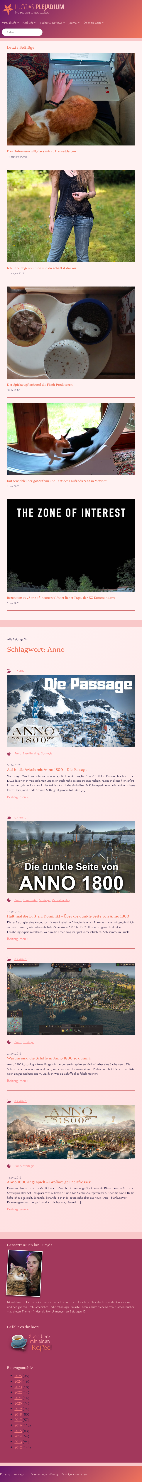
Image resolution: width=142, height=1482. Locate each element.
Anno (17, 753)
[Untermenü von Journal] (79, 23)
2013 (18, 1441)
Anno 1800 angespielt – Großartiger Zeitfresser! (49, 1182)
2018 (18, 1414)
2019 (18, 1408)
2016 (18, 1425)
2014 (18, 1436)
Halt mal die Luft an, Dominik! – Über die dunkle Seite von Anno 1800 (68, 916)
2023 (18, 1386)
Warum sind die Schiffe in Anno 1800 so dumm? (49, 1058)
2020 (18, 1403)
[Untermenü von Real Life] (35, 23)
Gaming (20, 671)
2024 (18, 1381)
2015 (18, 1430)
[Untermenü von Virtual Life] (18, 23)
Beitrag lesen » (17, 797)
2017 (18, 1419)
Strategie (46, 753)
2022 (18, 1392)
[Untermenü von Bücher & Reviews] (64, 23)
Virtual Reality (61, 900)
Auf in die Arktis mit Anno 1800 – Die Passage (47, 769)
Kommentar (30, 900)
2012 (18, 1447)
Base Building (31, 753)
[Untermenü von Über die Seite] (103, 23)
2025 (18, 1375)
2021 (18, 1397)
